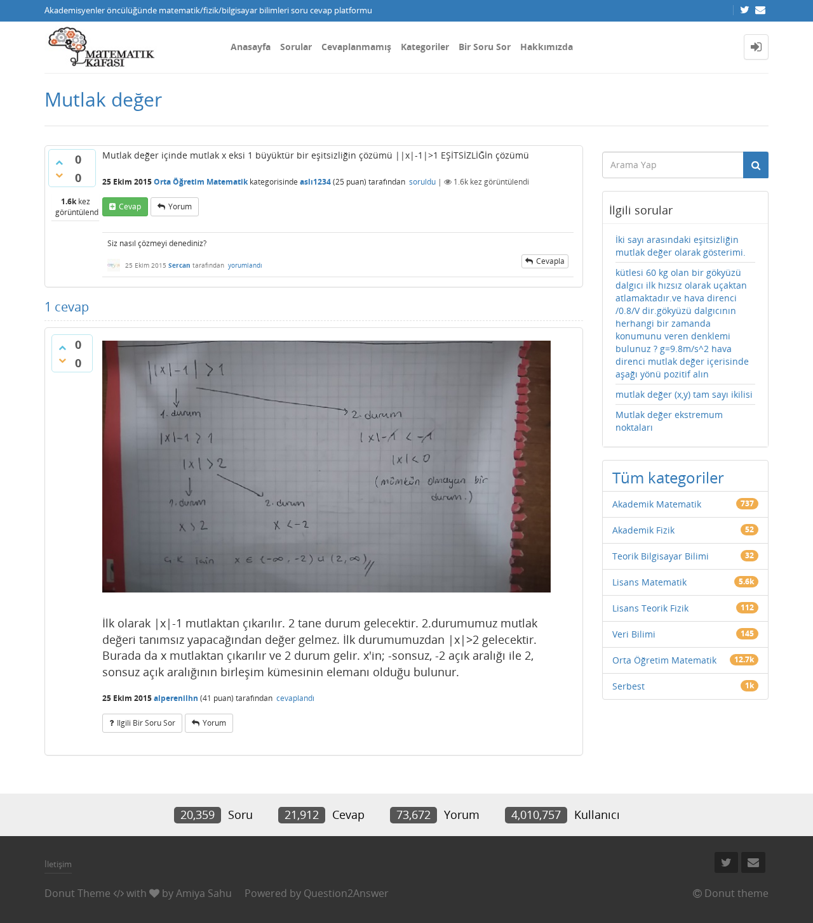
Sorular (296, 47)
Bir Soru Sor (485, 47)
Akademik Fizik (643, 530)
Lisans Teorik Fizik (650, 608)
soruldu (422, 181)
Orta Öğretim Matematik (201, 181)
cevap (130, 206)
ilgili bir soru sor (146, 722)
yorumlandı (245, 265)
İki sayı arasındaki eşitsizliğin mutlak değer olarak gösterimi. (680, 245)
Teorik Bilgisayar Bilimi (660, 556)
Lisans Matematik (649, 582)
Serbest (628, 686)
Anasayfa (251, 47)
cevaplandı (295, 698)
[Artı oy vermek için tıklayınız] (59, 162)
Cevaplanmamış (356, 47)
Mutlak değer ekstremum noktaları (669, 421)
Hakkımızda (546, 47)
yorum (180, 206)
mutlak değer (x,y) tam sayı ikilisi (684, 394)
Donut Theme (77, 893)
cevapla (550, 261)
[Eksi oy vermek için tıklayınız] (59, 175)
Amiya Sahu (204, 893)
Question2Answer (346, 893)
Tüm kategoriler (668, 477)
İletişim (58, 864)
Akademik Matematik (656, 504)
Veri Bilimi (633, 634)
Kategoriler (425, 47)
